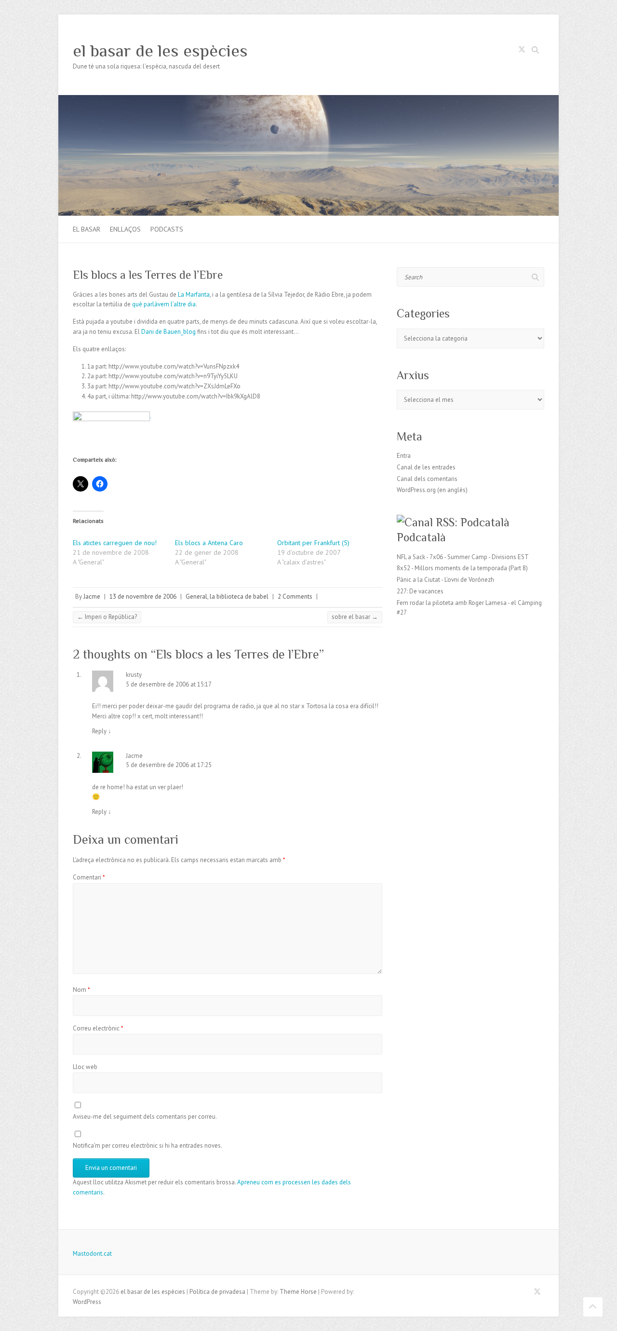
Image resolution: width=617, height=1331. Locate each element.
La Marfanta (194, 294)
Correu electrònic (98, 1028)
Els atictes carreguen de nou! (115, 542)
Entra (404, 456)
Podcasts (166, 229)
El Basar (86, 229)
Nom (81, 990)
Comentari (89, 877)
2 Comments (295, 596)
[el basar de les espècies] (308, 100)
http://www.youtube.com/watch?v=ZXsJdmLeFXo (174, 386)
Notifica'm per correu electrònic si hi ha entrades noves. (147, 1145)
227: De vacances (420, 591)
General (196, 596)
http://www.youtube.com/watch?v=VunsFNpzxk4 (173, 366)
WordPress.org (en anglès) (432, 490)
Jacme (91, 596)
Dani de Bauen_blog (168, 332)
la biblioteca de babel (239, 596)
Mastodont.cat (92, 1253)
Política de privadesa (217, 1292)
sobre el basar (355, 617)
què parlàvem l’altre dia (164, 304)
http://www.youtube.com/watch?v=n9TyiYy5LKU (173, 376)
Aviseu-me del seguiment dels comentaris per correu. (145, 1116)
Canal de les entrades (426, 467)
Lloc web (85, 1067)
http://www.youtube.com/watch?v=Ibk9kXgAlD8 (195, 396)
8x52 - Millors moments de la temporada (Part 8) (462, 568)
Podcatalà (421, 537)
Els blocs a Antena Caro (209, 542)
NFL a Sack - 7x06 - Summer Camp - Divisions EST (463, 557)
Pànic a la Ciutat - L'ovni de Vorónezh (445, 580)
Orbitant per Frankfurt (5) (313, 542)
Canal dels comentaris (427, 479)
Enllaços (125, 229)
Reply (101, 731)
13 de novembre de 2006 (142, 596)
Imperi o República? (107, 617)
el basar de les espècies (160, 50)
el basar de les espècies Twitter (521, 51)
